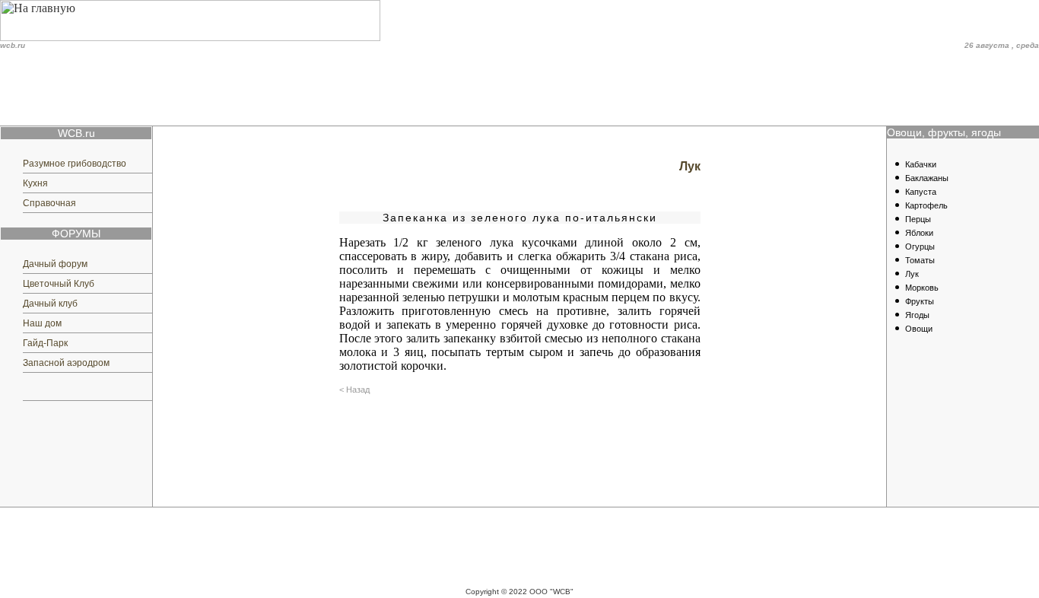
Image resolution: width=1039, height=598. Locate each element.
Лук (912, 273)
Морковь (922, 287)
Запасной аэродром (66, 363)
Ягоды (917, 315)
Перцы (918, 219)
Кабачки (920, 164)
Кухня (35, 183)
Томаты (920, 260)
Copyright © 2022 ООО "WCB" (519, 591)
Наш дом (42, 323)
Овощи (919, 328)
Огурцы (920, 246)
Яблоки (919, 232)
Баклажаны (926, 178)
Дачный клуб (50, 303)
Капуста (920, 191)
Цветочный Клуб (58, 283)
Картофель (926, 205)
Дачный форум (55, 264)
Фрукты (919, 301)
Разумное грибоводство (74, 163)
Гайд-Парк (45, 343)
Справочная (49, 203)
